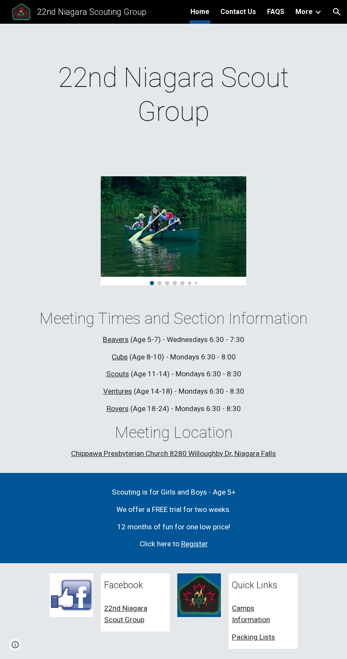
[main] (173, 95)
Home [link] (199, 12)
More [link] (304, 12)
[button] (337, 12)
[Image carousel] (173, 230)
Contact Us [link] (238, 12)
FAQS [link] (275, 12)
